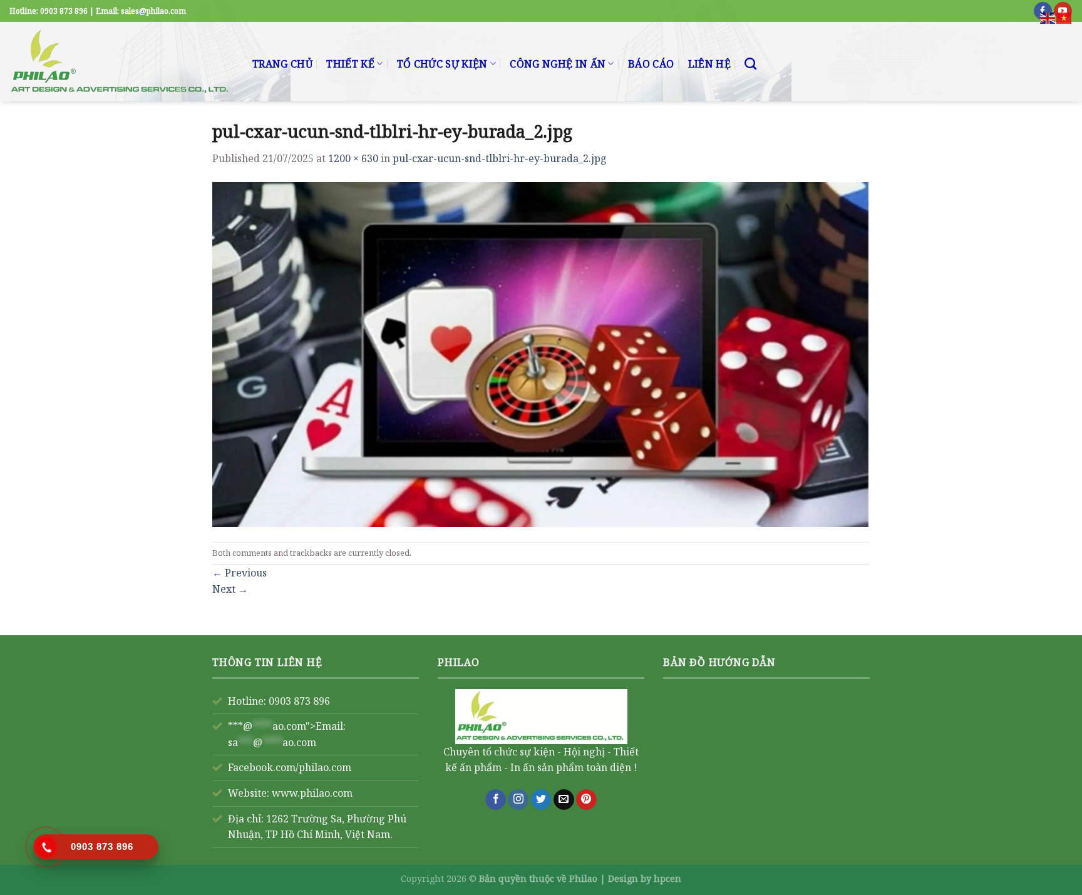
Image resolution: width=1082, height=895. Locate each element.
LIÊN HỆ (709, 64)
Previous (239, 573)
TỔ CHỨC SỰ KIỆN (442, 64)
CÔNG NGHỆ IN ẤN (557, 64)
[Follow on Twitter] (541, 800)
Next (230, 589)
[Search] (750, 63)
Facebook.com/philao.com (289, 767)
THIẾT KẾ (350, 64)
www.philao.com (312, 793)
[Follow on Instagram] (518, 800)
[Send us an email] (564, 800)
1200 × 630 (353, 158)
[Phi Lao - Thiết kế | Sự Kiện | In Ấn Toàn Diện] (121, 62)
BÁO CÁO (651, 64)
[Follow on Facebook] (495, 800)
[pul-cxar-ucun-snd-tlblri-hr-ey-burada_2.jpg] (541, 353)
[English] (1048, 17)
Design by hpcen (644, 878)
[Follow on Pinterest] (586, 800)
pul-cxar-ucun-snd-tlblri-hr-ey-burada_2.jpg (500, 158)
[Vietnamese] (1064, 17)
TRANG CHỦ (282, 64)
